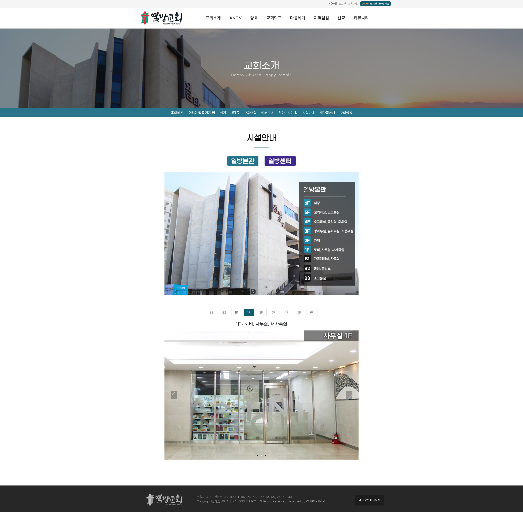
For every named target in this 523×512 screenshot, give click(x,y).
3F (273, 312)
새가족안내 (327, 113)
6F (311, 312)
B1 (237, 312)
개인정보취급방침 (369, 500)
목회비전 (177, 113)
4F (286, 312)
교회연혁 (250, 113)
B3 (211, 312)
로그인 (342, 3)
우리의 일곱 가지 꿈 (201, 113)
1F (249, 312)
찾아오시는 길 (288, 113)
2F (261, 312)
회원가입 (353, 3)
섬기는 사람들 (229, 113)
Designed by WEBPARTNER (306, 501)
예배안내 (267, 113)
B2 (224, 312)
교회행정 (346, 113)
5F (299, 312)
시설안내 (309, 113)
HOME (333, 3)
